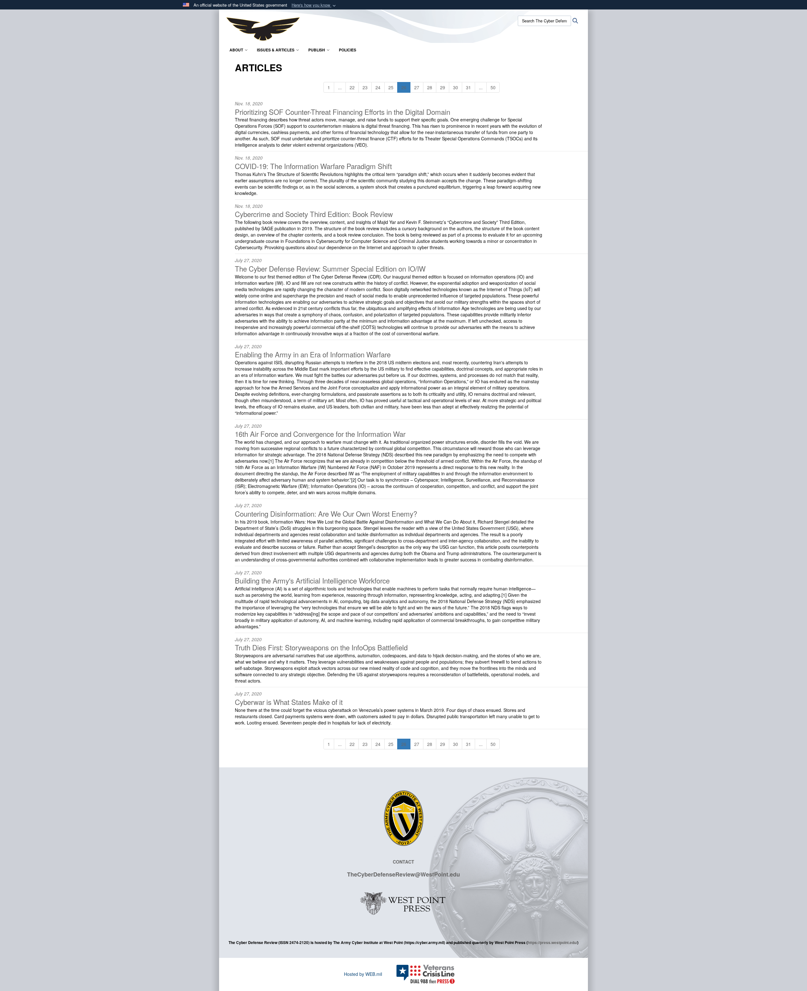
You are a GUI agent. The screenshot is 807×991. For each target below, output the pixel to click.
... (340, 87)
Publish (316, 50)
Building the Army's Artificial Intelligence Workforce (312, 580)
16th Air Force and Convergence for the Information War (320, 434)
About (236, 50)
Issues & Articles (275, 50)
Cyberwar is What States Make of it (289, 702)
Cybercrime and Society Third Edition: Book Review (314, 214)
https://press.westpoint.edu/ (552, 942)
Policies (347, 50)
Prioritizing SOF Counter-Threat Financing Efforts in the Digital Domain (342, 112)
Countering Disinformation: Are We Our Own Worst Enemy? (326, 513)
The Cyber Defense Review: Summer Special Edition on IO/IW (330, 268)
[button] (314, 5)
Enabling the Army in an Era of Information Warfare (313, 354)
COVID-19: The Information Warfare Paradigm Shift (313, 166)
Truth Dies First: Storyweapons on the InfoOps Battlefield (321, 647)
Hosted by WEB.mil (363, 974)
